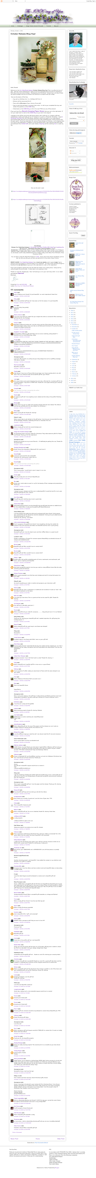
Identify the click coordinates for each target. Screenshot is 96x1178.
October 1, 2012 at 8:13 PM (21, 863)
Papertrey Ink (82, 442)
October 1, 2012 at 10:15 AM (22, 392)
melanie (16, 708)
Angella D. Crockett (19, 331)
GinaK (84, 422)
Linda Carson (17, 637)
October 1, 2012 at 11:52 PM (22, 980)
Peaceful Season (76, 343)
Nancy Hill (16, 790)
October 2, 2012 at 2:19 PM (22, 1047)
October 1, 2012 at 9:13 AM (22, 337)
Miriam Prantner (18, 573)
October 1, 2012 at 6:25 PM (22, 759)
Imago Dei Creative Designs (21, 431)
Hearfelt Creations (81, 424)
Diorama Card (72, 420)
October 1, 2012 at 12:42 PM (22, 554)
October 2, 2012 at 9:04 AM (22, 1040)
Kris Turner (17, 1106)
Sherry (16, 918)
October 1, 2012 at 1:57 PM (21, 584)
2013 (72, 320)
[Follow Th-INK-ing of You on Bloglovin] (75, 133)
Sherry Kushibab (18, 1058)
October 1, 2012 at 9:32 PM (22, 941)
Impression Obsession (81, 426)
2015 (72, 316)
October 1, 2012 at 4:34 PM (22, 721)
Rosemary (16, 1119)
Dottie (15, 474)
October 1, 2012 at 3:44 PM (22, 699)
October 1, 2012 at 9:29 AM (22, 368)
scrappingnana (18, 796)
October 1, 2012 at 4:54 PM (22, 742)
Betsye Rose (17, 732)
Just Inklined (75, 429)
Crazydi (16, 388)
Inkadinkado (71, 428)
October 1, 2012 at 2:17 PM (21, 628)
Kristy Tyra (17, 1036)
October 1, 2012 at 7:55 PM (22, 852)
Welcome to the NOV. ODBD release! (80, 295)
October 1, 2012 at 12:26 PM (22, 541)
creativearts (17, 425)
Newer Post (14, 1138)
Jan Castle (17, 715)
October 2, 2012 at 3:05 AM (22, 1019)
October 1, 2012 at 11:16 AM (22, 478)
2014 (72, 318)
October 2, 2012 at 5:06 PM (22, 1072)
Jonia (15, 938)
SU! (79, 446)
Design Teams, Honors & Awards (34, 26)
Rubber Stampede (72, 446)
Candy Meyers (18, 1050)
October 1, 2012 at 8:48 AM (22, 319)
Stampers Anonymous (73, 451)
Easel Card (78, 420)
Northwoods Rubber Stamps (79, 438)
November (74, 326)
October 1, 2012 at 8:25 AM (22, 302)
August (74, 361)
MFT (81, 432)
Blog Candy (73, 415)
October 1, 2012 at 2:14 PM (22, 621)
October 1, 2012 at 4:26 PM (22, 705)
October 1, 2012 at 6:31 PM (22, 770)
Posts (72, 151)
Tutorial (70, 455)
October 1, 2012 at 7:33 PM (22, 829)
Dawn (15, 292)
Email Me (71, 104)
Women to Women (76, 458)
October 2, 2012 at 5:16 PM (22, 1095)
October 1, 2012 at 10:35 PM (22, 964)
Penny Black (72, 444)
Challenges (20, 26)
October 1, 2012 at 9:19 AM (22, 346)
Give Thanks (75, 345)
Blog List (56, 26)
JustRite (80, 429)
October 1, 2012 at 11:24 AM (22, 486)
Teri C (15, 1028)
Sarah (15, 395)
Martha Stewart (72, 433)
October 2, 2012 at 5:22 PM (22, 1103)
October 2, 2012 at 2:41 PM (22, 1055)
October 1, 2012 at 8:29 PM (22, 879)
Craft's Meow (76, 419)
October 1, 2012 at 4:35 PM (22, 729)
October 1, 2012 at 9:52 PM (22, 949)
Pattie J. (16, 557)
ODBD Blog (33, 112)
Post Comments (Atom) (41, 1142)
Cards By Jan (17, 847)
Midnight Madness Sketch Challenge (77, 434)
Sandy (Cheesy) (18, 1042)
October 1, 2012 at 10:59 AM (22, 459)
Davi (15, 676)
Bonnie (16, 544)
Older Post (60, 1138)
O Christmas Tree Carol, (36, 247)
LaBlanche (77, 430)
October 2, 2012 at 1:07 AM (22, 986)
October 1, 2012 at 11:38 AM (22, 508)
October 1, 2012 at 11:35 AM (22, 500)
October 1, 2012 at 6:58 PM (22, 800)
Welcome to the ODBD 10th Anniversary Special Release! (80, 263)
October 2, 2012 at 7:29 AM (22, 1033)
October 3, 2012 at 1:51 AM (22, 1116)
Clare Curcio (17, 1125)
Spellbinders (72, 449)
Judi (15, 379)
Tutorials (48, 26)
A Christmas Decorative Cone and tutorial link (76, 340)
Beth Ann (16, 595)
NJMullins (17, 701)
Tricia (15, 899)
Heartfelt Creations (72, 425)
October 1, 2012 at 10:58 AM (22, 451)
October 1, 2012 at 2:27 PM (22, 653)
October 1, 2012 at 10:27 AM (22, 422)
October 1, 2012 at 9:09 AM (22, 329)
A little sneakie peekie (77, 330)
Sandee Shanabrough (20, 447)
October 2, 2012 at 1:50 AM (22, 999)
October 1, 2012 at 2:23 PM (22, 634)
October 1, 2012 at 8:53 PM (22, 915)
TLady (15, 339)
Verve (84, 455)
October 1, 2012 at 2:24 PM (22, 641)
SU (77, 446)
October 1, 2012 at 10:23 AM (22, 407)
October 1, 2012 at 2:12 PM (22, 613)
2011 (72, 378)
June (73, 365)
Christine (16, 959)
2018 (72, 310)
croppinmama (17, 989)
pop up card (76, 459)
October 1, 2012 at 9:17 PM (21, 935)
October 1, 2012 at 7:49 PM (22, 844)
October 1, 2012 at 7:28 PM (22, 822)
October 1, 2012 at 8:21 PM (22, 871)
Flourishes (71, 421)
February (74, 373)
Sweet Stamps (77, 454)
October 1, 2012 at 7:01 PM (22, 806)
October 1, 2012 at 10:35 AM (22, 436)
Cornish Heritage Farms (78, 417)
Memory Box (78, 433)
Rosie (15, 610)
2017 (72, 312)
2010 (72, 380)
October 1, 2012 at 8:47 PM (22, 909)
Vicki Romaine (18, 1112)
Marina (16, 587)
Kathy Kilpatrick (18, 839)
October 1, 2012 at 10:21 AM (22, 400)
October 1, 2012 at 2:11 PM (21, 607)
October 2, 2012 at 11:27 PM (22, 1109)
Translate (80, 143)
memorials (72, 459)
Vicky (15, 662)
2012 (72, 322)
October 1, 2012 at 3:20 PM (22, 680)
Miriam (16, 967)
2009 (72, 382)
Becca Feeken (17, 892)
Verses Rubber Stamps (77, 455)
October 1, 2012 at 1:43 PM (21, 570)
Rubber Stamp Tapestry (81, 445)
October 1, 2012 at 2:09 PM (22, 600)
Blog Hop (17, 286)
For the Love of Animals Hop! (75, 333)
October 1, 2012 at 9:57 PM (22, 956)
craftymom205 (18, 816)
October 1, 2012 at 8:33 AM (22, 312)
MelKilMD (17, 931)
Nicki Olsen (17, 644)
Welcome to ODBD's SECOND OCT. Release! (80, 284)
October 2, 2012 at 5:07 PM (22, 1079)
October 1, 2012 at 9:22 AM (22, 362)
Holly (15, 803)
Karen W (16, 624)
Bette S (16, 809)
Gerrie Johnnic (18, 314)
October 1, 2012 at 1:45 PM (22, 578)
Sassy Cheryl (72, 447)
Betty (15, 410)
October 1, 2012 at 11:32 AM (22, 494)
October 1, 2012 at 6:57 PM (22, 793)
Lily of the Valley (76, 432)
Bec (15, 481)
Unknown (16, 754)
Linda (15, 974)
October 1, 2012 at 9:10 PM (22, 928)
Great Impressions (73, 424)
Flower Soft (79, 422)
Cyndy (15, 371)
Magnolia (83, 432)
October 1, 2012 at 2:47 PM (22, 666)
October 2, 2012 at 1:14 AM (22, 993)
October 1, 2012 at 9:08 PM (22, 922)
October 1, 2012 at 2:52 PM (22, 674)
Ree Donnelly (17, 364)
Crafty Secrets (82, 419)
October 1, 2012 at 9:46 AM (22, 376)
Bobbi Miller (17, 944)
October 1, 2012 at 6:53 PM (22, 779)
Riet (15, 683)
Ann (15, 305)
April (73, 369)
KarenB (16, 454)
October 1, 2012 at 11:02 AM (22, 472)
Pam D (16, 1008)
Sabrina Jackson (18, 745)
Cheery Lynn (76, 416)
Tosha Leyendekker (19, 1098)
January (74, 375)
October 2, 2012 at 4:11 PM (22, 1066)
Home (12, 26)
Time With (82, 454)
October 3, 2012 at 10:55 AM (22, 1123)
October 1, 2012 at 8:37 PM (22, 896)
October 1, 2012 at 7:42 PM (22, 837)
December (74, 324)
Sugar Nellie (75, 453)
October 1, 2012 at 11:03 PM (22, 972)
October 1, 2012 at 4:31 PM (21, 712)
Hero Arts (79, 425)
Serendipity (83, 447)
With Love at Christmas (75, 353)
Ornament (75, 440)
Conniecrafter (18, 866)
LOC (74, 430)
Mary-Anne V (17, 565)
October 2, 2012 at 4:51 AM (22, 1025)
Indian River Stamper (19, 656)
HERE (37, 256)
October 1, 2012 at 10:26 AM (22, 414)
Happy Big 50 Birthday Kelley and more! (80, 270)
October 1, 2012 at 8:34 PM (22, 889)
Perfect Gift (46, 247)
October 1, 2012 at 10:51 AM (22, 444)
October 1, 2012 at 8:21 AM (22, 296)
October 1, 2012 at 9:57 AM (22, 385)
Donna (16, 995)
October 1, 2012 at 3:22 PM (22, 691)
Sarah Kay (83, 446)
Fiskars (84, 420)
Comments (73, 153)
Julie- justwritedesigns (20, 522)
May (73, 367)
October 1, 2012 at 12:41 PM (22, 548)
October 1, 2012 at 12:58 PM (22, 562)
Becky (15, 402)
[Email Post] (30, 284)
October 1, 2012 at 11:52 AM (22, 519)
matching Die (60, 247)
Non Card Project (73, 437)
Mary (15, 299)
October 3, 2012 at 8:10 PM (22, 1129)
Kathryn (16, 669)
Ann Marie (17, 497)
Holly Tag (52, 247)
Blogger (57, 1167)
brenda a (16, 912)
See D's (78, 447)
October (74, 328)
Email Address (77, 118)
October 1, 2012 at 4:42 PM (22, 735)
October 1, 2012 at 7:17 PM (21, 813)
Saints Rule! (17, 503)
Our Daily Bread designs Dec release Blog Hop (77, 302)
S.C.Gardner (17, 603)
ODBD (30, 106)
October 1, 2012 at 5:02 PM (22, 751)
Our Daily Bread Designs (27, 286)
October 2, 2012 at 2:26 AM (22, 1012)
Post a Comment (17, 1132)
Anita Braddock (18, 724)
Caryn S (16, 322)
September (75, 359)
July (73, 363)
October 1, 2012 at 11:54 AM (22, 527)
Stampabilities (76, 450)
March (73, 371)
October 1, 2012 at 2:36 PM (22, 659)
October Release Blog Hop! (76, 356)
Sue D (15, 905)
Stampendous (82, 450)
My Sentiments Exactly (80, 436)
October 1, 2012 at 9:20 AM (22, 354)
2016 (72, 314)
